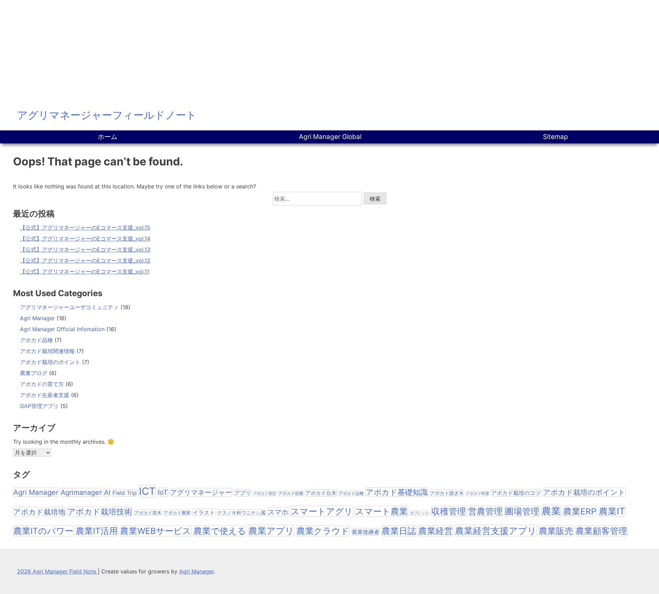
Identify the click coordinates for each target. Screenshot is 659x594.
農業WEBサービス (155, 531)
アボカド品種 (36, 340)
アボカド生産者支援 (44, 395)
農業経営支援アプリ (495, 530)
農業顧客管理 (601, 531)
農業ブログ (33, 373)
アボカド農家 (177, 512)
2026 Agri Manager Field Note (57, 571)
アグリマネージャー (201, 492)
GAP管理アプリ (39, 406)
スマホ (278, 512)
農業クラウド (323, 531)
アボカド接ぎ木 (447, 493)
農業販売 (556, 531)
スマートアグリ (322, 511)
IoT (163, 492)
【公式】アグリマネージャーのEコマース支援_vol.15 (85, 227)
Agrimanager (81, 492)
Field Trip (125, 492)
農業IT (612, 510)
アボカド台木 (320, 493)
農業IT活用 (97, 531)
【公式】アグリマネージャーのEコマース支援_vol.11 (84, 271)
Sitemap (555, 137)
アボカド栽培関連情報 (47, 351)
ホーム (107, 137)
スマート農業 (381, 511)
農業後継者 (365, 531)
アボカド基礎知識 (397, 492)
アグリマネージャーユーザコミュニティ (69, 307)
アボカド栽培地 (39, 511)
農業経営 (435, 531)
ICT (147, 491)
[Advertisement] (329, 51)
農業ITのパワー (43, 531)
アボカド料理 (477, 493)
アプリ (242, 492)
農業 (551, 511)
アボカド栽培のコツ (516, 492)
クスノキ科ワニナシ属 (241, 512)
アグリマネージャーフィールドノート (107, 115)
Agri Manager (37, 318)
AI (107, 492)
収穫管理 (448, 511)
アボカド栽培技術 (100, 511)
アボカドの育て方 (42, 384)
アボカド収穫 (290, 493)
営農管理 (485, 511)
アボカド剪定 (264, 493)
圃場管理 (522, 511)
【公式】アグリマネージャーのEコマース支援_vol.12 (85, 260)
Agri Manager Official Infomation (62, 329)
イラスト (204, 512)
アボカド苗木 (148, 512)
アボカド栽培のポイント (50, 362)
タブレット (419, 513)
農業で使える (220, 531)
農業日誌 (399, 531)
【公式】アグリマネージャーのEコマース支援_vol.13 (85, 249)
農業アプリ (271, 530)
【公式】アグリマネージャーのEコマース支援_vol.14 (85, 238)
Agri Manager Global (330, 137)
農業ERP (580, 511)
